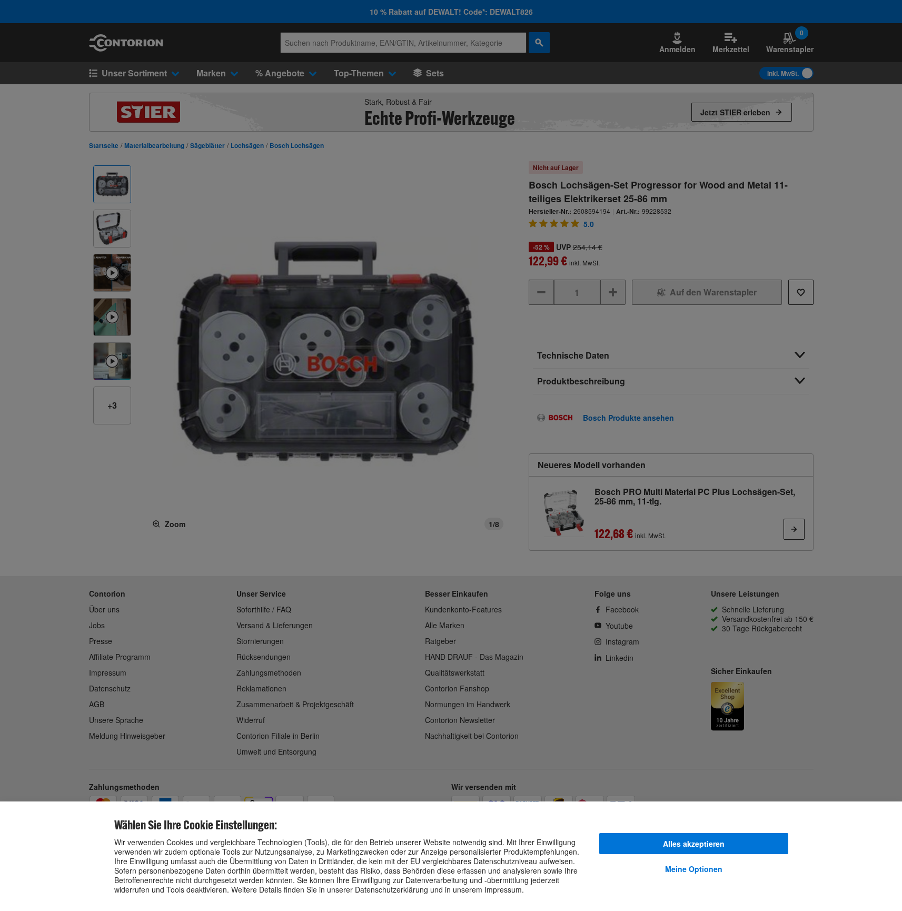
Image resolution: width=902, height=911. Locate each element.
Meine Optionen (693, 869)
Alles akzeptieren (694, 843)
